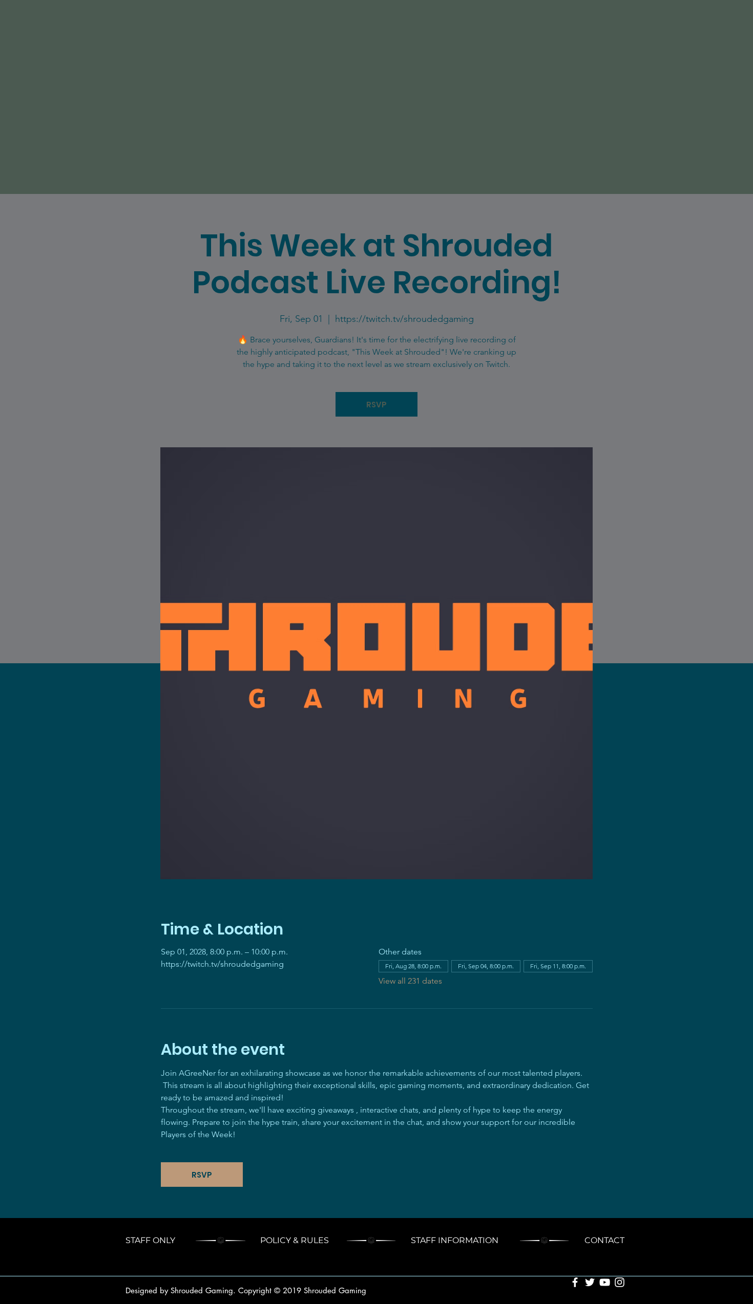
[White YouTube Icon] (604, 1282)
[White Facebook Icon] (575, 1282)
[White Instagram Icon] (619, 1282)
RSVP (376, 404)
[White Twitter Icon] (589, 1282)
